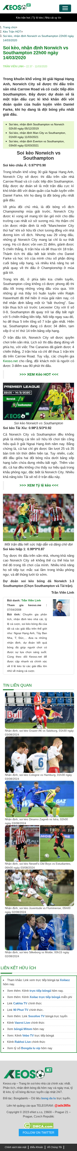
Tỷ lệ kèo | (38, 17)
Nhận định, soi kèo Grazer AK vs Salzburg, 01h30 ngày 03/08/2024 (39, 732)
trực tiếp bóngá (40, 990)
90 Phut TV (20, 1009)
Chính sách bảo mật (15, 1147)
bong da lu (48, 1098)
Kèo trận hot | (23, 17)
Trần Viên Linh (31, 600)
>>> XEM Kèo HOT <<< (39, 374)
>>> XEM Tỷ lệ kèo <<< (39, 485)
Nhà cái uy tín (53, 17)
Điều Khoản (36, 1147)
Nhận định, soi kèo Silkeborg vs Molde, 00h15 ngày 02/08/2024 (37, 954)
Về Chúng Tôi (54, 1147)
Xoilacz (65, 980)
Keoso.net (10, 361)
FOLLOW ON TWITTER (38, 1132)
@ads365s (62, 1105)
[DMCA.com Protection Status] (38, 1126)
